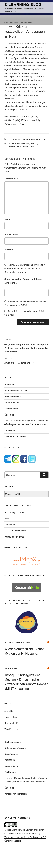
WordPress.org (11, 728)
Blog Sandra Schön (18, 642)
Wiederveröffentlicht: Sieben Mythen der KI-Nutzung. (24, 650)
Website (8, 249)
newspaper (15, 146)
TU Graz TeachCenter (15, 530)
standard (28, 146)
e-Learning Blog (23, 4)
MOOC (34, 143)
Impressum (9, 430)
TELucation (9, 524)
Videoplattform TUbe (14, 536)
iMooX (7, 518)
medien (25, 143)
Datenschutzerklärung (15, 436)
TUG (44, 139)
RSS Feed (10, 668)
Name (8, 219)
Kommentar (11, 178)
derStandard (40, 43)
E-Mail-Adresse (13, 234)
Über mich (9, 414)
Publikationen (31, 139)
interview (14, 143)
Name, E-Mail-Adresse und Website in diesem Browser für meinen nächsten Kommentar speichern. (24, 268)
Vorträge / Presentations (16, 390)
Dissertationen (11, 408)
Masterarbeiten (11, 402)
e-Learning (15, 139)
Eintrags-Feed (11, 716)
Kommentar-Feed (12, 722)
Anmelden (9, 710)
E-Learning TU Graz (14, 512)
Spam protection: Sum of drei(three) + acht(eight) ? (23, 280)
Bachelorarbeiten (12, 396)
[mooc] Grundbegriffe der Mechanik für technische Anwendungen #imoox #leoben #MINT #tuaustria (26, 682)
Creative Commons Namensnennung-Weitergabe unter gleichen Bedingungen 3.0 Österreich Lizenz (25, 837)
